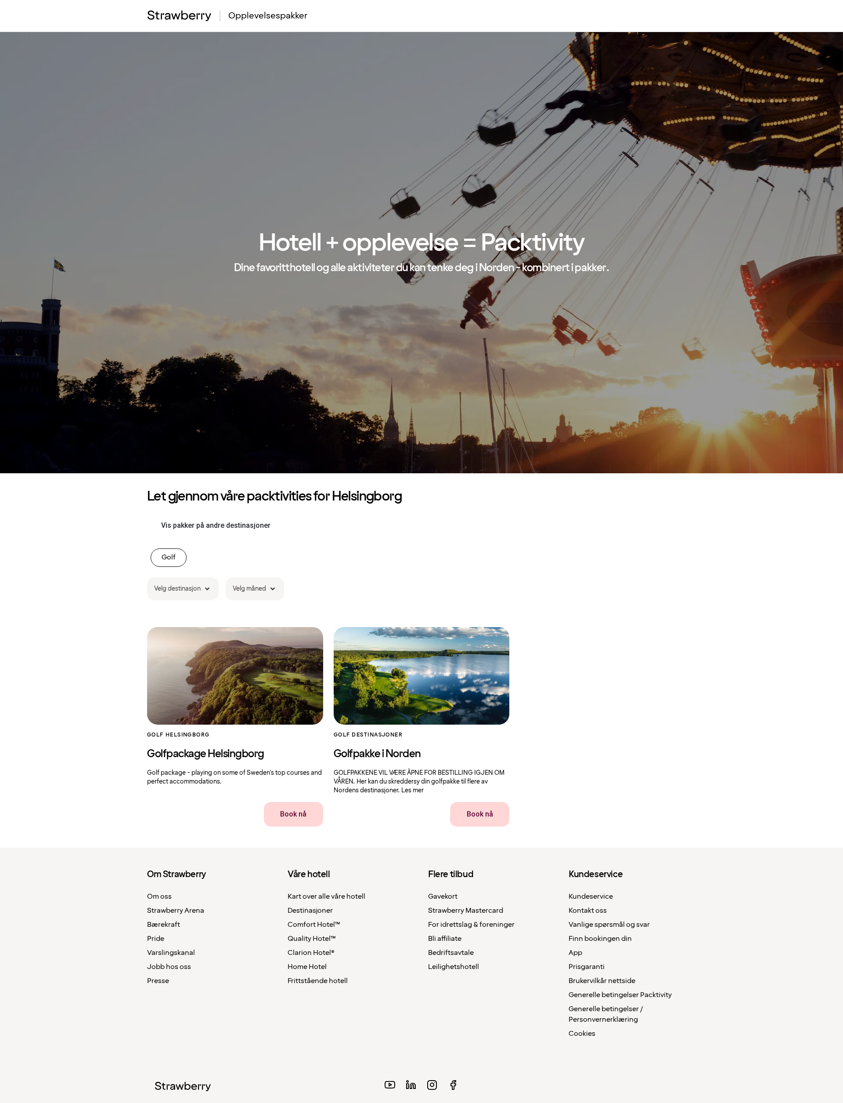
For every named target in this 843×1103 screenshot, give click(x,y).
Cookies (582, 1034)
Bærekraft (163, 925)
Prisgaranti (587, 967)
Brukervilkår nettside (602, 981)
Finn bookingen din (600, 939)
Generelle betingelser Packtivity (620, 995)
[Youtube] (390, 1086)
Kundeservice (591, 896)
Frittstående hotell (318, 981)
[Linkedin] (411, 1086)
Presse (158, 981)
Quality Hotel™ (312, 939)
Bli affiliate (444, 939)
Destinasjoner (310, 910)
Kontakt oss (588, 910)
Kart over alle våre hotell (326, 896)
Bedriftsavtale (451, 953)
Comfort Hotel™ (314, 925)
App (575, 953)
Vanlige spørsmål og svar (609, 925)
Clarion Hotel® (311, 953)
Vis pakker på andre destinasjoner (215, 525)
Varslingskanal (171, 953)
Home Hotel (307, 967)
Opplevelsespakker (267, 16)
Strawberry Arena (175, 910)
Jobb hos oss (169, 967)
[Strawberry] (180, 15)
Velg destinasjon (177, 589)
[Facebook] (453, 1086)
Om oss (159, 896)
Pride (155, 939)
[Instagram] (432, 1086)
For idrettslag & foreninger (471, 925)
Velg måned (249, 589)
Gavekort (443, 896)
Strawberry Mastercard (465, 910)
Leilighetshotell (453, 967)
